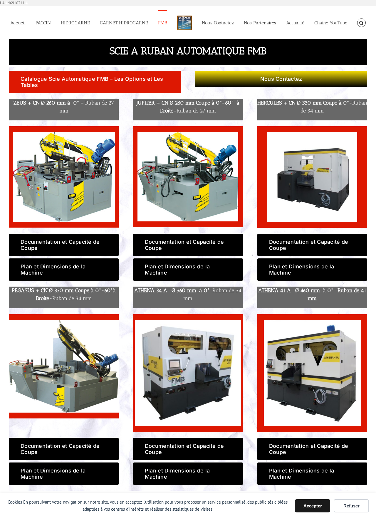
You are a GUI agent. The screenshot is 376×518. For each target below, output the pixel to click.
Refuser (351, 505)
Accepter (312, 505)
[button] (344, 22)
